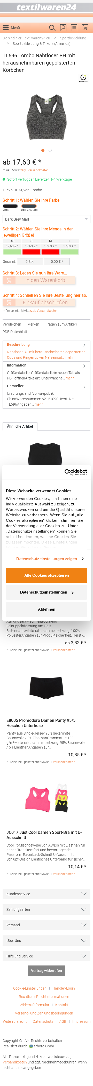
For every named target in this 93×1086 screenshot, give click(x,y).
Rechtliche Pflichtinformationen (44, 996)
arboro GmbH (45, 1046)
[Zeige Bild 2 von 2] (50, 150)
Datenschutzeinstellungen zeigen (46, 558)
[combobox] (41, 36)
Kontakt (61, 1005)
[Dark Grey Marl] (29, 206)
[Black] (10, 206)
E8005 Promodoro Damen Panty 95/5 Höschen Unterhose (40, 723)
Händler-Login (63, 988)
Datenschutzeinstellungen (43, 592)
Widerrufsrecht (15, 1021)
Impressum (81, 1021)
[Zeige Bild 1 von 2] (42, 150)
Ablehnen (46, 609)
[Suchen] (84, 36)
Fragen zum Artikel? (61, 324)
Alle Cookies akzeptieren (46, 575)
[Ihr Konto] (63, 28)
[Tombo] (83, 78)
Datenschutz (43, 1021)
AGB (62, 1021)
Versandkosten (15, 1062)
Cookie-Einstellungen (30, 988)
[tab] (46, 351)
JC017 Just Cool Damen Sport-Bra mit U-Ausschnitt (44, 835)
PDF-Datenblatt (15, 332)
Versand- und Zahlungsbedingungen (44, 1013)
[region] (46, 121)
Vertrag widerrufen (46, 971)
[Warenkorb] (85, 28)
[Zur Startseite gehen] (46, 8)
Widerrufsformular (34, 1005)
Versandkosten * (64, 650)
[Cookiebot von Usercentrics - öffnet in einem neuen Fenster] (65, 472)
